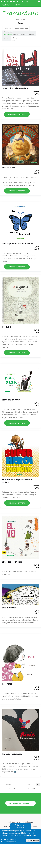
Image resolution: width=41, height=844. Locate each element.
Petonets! (7, 683)
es (27, 1)
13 (29, 785)
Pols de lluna (8, 167)
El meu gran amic (11, 399)
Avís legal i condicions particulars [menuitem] (20, 822)
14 (33, 785)
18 (19, 788)
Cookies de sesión (9, 839)
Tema (18, 34)
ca (30, 1)
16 (10, 788)
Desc (8, 38)
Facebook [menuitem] (1, 1)
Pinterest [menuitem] (14, 1)
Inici (17, 19)
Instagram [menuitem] (7, 1)
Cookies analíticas (9, 842)
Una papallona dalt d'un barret (17, 243)
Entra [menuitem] (17, 5)
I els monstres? (9, 607)
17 (14, 788)
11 (20, 785)
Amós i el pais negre (12, 754)
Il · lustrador (29, 34)
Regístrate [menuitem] (6, 5)
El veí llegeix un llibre (12, 561)
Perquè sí (6, 326)
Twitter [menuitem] (4, 1)
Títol (14, 34)
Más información (30, 835)
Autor (23, 34)
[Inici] (20, 11)
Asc (5, 38)
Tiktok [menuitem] (17, 1)
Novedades (7, 34)
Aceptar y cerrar (32, 841)
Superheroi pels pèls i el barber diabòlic (17, 481)
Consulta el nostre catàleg (20, 803)
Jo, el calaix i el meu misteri (15, 88)
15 (38, 785)
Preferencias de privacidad (20, 826)
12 (24, 785)
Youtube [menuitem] (11, 1)
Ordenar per (8, 32)
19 (23, 788)
